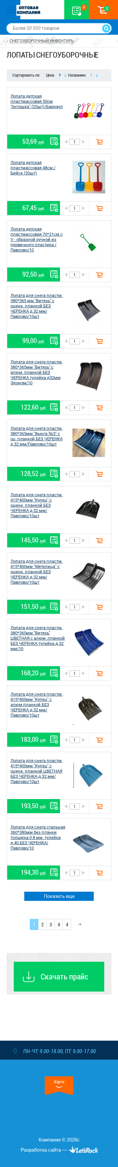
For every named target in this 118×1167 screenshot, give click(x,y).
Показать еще (59, 896)
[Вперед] (77, 924)
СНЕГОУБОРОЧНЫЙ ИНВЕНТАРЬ (42, 40)
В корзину (99, 142)
